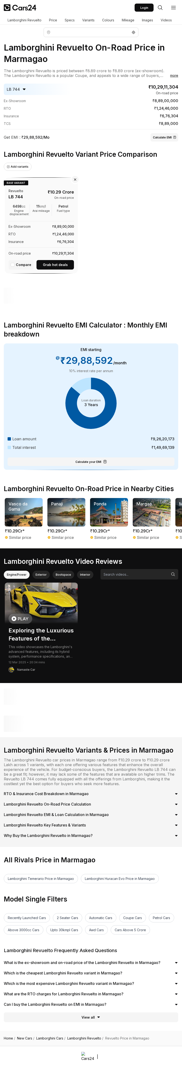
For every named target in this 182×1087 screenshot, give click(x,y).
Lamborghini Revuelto (24, 20)
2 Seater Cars (67, 918)
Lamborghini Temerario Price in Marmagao (41, 879)
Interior (85, 574)
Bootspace (63, 574)
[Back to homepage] (20, 7)
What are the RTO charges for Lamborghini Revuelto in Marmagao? (63, 994)
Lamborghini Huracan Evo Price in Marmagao (120, 879)
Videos (166, 20)
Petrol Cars (161, 918)
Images (147, 20)
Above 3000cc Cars (23, 930)
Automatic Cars (100, 918)
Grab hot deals (55, 265)
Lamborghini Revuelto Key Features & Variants (45, 825)
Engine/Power (17, 574)
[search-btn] (160, 7)
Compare (23, 265)
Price (53, 20)
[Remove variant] (75, 179)
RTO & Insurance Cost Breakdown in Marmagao (46, 793)
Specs (70, 20)
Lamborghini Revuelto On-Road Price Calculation (47, 804)
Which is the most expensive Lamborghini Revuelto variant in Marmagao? (69, 983)
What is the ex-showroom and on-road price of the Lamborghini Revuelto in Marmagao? (82, 962)
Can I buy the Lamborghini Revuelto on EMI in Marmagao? (55, 1004)
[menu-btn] (173, 7)
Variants (88, 20)
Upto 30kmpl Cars (64, 930)
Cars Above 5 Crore (130, 930)
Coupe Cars (132, 918)
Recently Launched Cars (27, 918)
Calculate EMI (162, 137)
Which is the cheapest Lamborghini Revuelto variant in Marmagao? (63, 973)
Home (9, 1038)
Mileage (128, 20)
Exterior (41, 574)
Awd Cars (96, 930)
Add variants (19, 166)
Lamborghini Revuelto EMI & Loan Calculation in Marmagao (56, 814)
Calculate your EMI (88, 462)
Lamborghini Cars (50, 1038)
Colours (108, 20)
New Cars (25, 1038)
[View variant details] (41, 225)
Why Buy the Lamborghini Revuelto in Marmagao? (48, 835)
